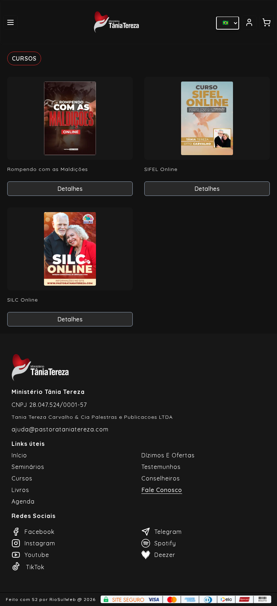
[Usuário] (249, 22)
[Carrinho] (266, 22)
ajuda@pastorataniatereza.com (60, 429)
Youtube (37, 554)
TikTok (35, 567)
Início (19, 455)
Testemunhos (161, 466)
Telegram (168, 531)
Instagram (40, 543)
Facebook (39, 531)
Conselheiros (160, 478)
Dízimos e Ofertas (168, 455)
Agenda (23, 501)
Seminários (28, 466)
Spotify (165, 543)
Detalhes (70, 188)
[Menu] (10, 22)
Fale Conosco (161, 489)
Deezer (164, 554)
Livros (20, 489)
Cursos (22, 478)
